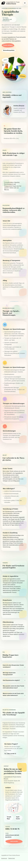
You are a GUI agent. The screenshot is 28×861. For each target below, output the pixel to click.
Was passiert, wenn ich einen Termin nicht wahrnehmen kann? (13, 687)
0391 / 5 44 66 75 (12, 829)
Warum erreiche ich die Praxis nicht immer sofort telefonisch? (13, 694)
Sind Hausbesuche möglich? (11, 680)
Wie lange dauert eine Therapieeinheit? (9, 673)
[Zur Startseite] (12, 3)
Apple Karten (18, 817)
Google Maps (9, 817)
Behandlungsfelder (8, 50)
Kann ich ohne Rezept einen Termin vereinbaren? (13, 666)
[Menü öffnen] (25, 3)
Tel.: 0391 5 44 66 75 (10, 753)
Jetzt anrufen (14, 841)
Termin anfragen (8, 45)
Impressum (4, 858)
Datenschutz (11, 858)
